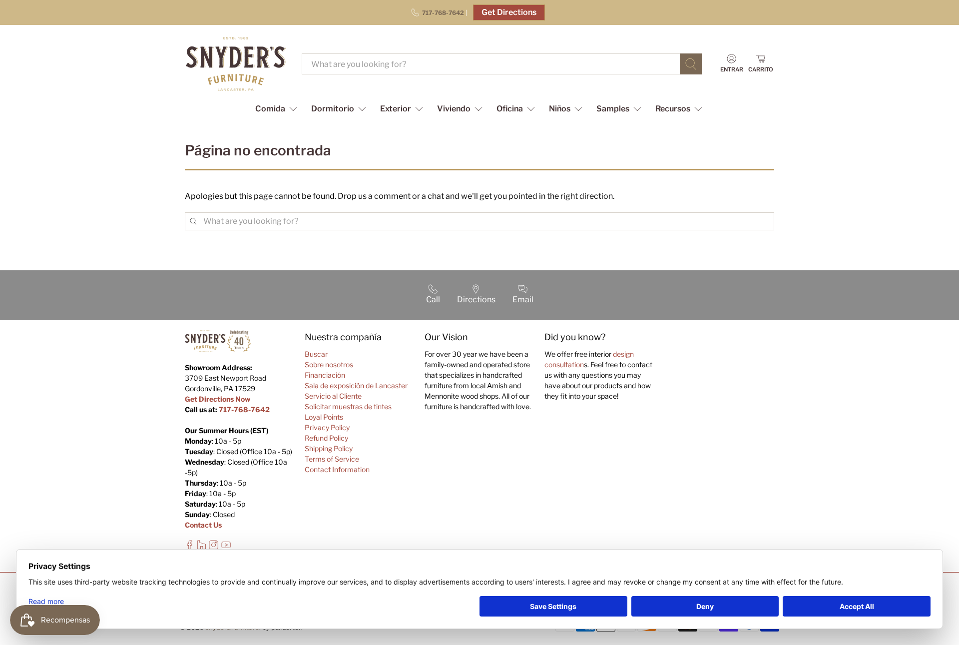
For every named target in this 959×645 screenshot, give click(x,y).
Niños (559, 108)
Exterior (395, 108)
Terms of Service (332, 459)
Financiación (325, 375)
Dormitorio (332, 108)
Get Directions (508, 12)
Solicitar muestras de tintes (348, 406)
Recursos (672, 108)
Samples (612, 108)
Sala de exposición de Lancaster (356, 385)
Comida (270, 108)
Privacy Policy (327, 427)
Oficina (509, 108)
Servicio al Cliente (333, 396)
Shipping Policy (329, 448)
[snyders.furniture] (236, 64)
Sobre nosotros (329, 364)
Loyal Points (324, 417)
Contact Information (337, 469)
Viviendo (454, 108)
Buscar (316, 354)
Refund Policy (326, 438)
